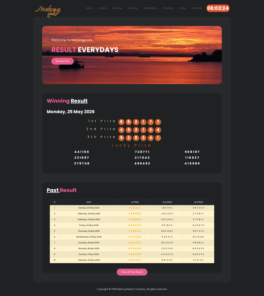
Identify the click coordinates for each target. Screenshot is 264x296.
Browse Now (62, 61)
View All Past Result (132, 272)
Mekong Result (125, 289)
